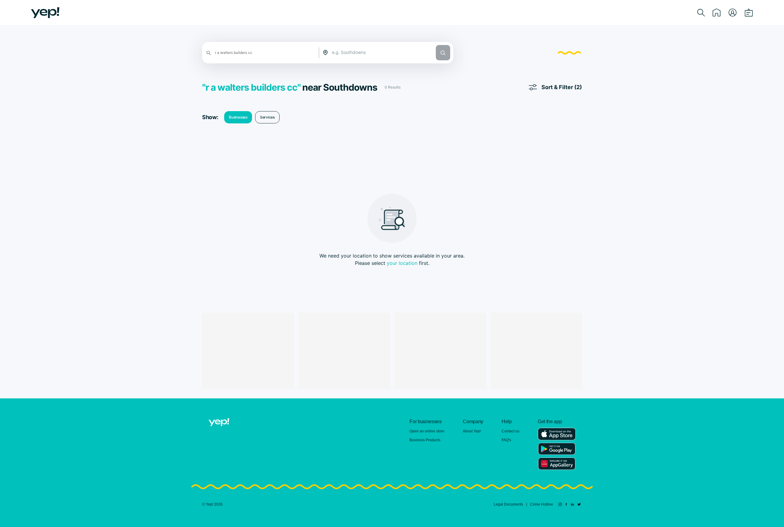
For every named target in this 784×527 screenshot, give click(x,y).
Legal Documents (508, 504)
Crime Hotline (541, 504)
